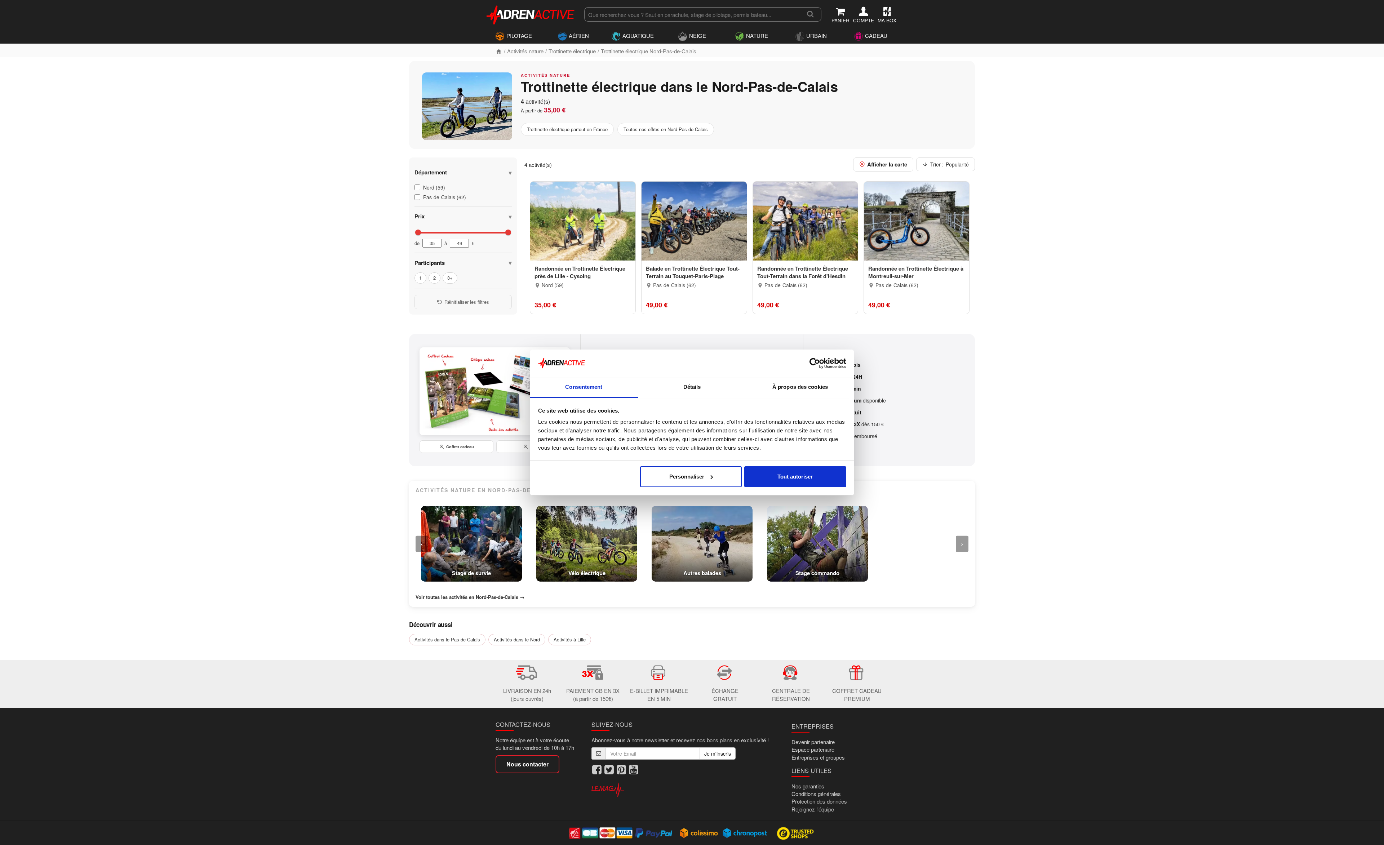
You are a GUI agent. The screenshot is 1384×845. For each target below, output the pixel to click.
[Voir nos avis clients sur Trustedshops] (796, 833)
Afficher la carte (887, 164)
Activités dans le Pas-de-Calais (447, 639)
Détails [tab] (692, 387)
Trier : (949, 164)
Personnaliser (686, 476)
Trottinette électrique (572, 51)
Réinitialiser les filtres (466, 301)
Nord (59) (434, 187)
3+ (450, 277)
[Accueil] (499, 51)
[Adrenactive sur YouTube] (633, 770)
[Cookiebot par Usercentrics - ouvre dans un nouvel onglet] (814, 363)
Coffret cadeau (460, 446)
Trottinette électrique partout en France (567, 129)
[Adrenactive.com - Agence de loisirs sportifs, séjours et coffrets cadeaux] (531, 14)
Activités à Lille (570, 639)
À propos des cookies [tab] (800, 387)
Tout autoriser (795, 476)
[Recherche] (810, 14)
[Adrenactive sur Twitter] (609, 770)
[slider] (418, 232)
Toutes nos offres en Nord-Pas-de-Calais (666, 129)
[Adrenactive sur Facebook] (596, 770)
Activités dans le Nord (517, 639)
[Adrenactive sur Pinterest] (621, 770)
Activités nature (525, 51)
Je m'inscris (717, 753)
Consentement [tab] (583, 387)
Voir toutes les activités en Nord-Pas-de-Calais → (470, 597)
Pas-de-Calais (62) (444, 197)
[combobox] (691, 14)
